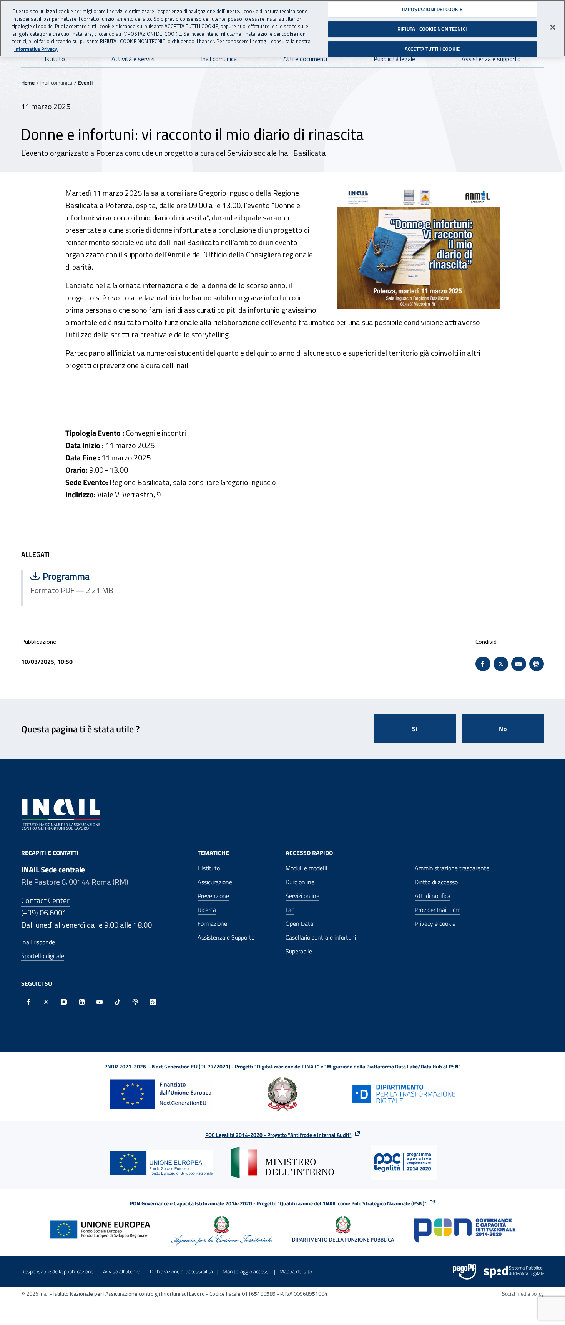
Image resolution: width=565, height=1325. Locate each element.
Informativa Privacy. (36, 49)
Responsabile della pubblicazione (57, 1271)
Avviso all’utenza (121, 1271)
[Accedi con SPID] (514, 1272)
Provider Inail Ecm (437, 909)
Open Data (299, 923)
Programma (104, 576)
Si (415, 728)
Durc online (300, 882)
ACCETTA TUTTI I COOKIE (432, 49)
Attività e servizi (133, 58)
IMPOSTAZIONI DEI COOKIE (432, 9)
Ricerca (207, 909)
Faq (290, 909)
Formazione (212, 923)
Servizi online (302, 895)
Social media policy (523, 1294)
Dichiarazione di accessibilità (181, 1271)
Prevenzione (213, 895)
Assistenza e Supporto (226, 937)
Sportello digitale (42, 955)
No (503, 728)
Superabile (299, 951)
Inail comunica (219, 58)
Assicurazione (215, 882)
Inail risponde (38, 942)
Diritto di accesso (436, 882)
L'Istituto (209, 868)
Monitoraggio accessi (246, 1271)
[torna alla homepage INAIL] (61, 813)
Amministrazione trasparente (452, 868)
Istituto (55, 58)
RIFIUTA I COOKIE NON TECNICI (432, 29)
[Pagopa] (464, 1272)
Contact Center (45, 900)
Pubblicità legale (394, 58)
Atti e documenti (305, 58)
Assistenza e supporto (491, 58)
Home (28, 82)
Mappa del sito (295, 1271)
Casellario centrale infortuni (321, 937)
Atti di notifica (432, 895)
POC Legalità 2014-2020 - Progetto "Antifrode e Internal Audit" (278, 1135)
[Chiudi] (552, 27)
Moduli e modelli (306, 868)
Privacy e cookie (435, 923)
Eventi (85, 82)
